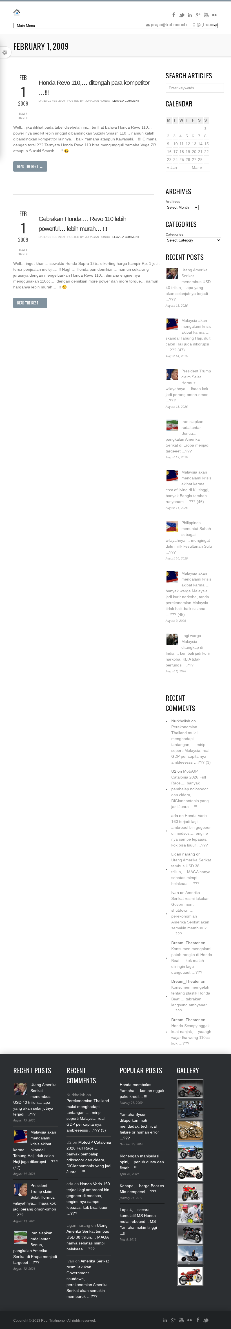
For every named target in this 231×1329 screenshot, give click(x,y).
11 (181, 144)
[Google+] (198, 17)
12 (188, 144)
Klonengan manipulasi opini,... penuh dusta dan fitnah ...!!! (142, 1162)
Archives (173, 202)
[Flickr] (214, 17)
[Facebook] (173, 17)
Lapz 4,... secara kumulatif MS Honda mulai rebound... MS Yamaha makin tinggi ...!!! (138, 1221)
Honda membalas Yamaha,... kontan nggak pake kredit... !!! (142, 1090)
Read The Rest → (30, 166)
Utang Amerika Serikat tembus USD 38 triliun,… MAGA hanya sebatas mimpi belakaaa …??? (191, 872)
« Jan (172, 167)
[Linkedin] (189, 17)
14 (200, 144)
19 (188, 151)
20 (194, 151)
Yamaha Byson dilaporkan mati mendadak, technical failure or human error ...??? (139, 1126)
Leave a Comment (23, 115)
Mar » (197, 167)
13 (194, 144)
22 (206, 151)
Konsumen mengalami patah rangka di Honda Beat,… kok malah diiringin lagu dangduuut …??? (191, 960)
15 (206, 144)
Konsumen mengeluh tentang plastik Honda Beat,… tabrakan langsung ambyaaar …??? (190, 999)
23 (169, 159)
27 (194, 159)
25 (181, 159)
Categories (174, 234)
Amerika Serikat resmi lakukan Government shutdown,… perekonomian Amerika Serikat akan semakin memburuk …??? (87, 1279)
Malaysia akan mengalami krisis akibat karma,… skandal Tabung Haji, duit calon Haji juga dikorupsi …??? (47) (35, 1150)
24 (175, 159)
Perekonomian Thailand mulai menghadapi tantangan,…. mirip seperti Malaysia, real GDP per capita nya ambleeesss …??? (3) (191, 744)
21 (200, 151)
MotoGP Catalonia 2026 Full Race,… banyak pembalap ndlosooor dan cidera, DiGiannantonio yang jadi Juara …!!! (190, 789)
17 (175, 151)
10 (175, 144)
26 (188, 159)
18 (181, 151)
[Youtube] (206, 17)
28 (200, 159)
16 (169, 151)
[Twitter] (181, 17)
